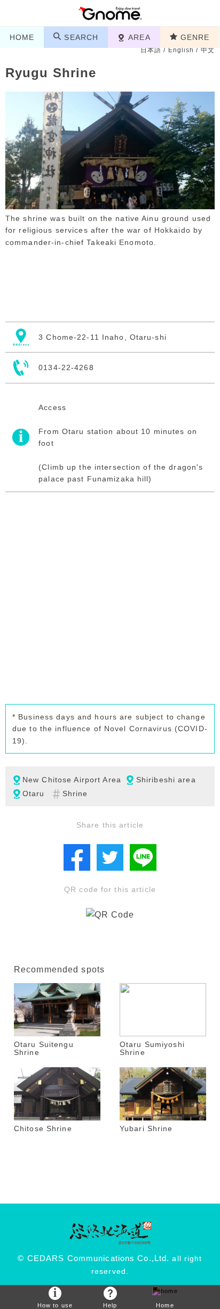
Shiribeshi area (166, 779)
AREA (139, 37)
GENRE (195, 37)
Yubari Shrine (146, 1128)
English (181, 50)
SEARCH (81, 37)
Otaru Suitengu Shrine (44, 1048)
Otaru (33, 793)
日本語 (150, 50)
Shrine (75, 793)
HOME (22, 37)
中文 (208, 50)
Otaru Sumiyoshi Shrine (152, 1048)
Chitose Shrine (43, 1128)
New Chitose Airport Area (71, 779)
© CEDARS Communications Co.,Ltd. (93, 1258)
